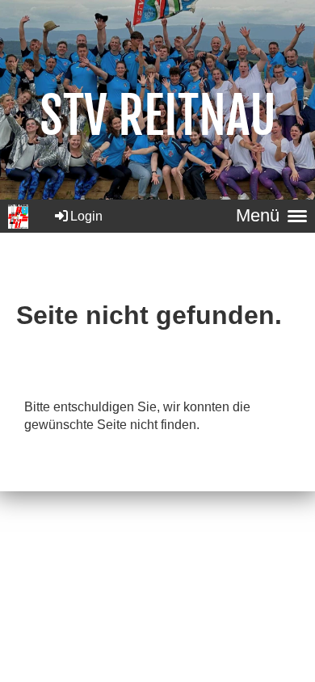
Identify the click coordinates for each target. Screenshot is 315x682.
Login (86, 216)
